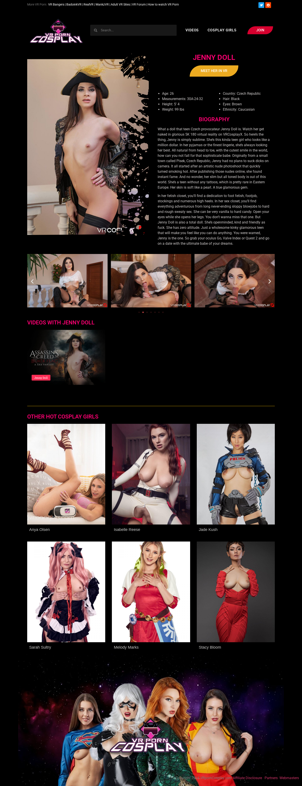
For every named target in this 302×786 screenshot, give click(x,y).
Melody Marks (126, 647)
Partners (272, 778)
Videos (192, 30)
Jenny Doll (41, 377)
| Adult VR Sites (120, 4)
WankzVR (102, 4)
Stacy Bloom (210, 647)
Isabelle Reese (127, 529)
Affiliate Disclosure (247, 778)
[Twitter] (261, 5)
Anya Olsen (39, 529)
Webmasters (289, 778)
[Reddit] (268, 5)
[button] (32, 281)
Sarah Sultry (40, 647)
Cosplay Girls (222, 30)
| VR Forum (138, 4)
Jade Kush (208, 529)
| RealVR (88, 4)
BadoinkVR (74, 4)
